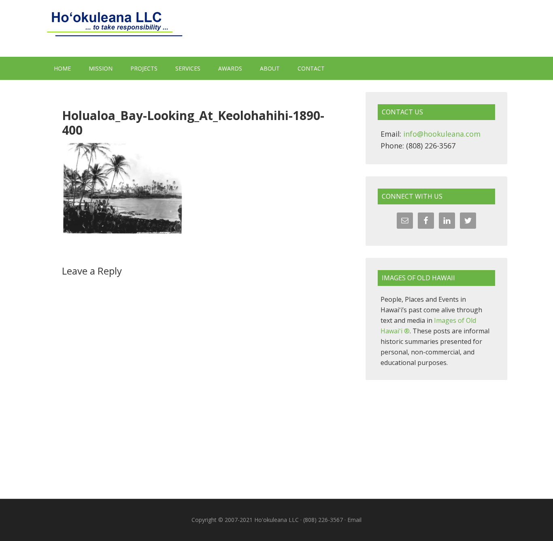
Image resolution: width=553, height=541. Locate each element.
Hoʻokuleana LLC (276, 28)
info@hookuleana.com (442, 134)
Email (354, 520)
